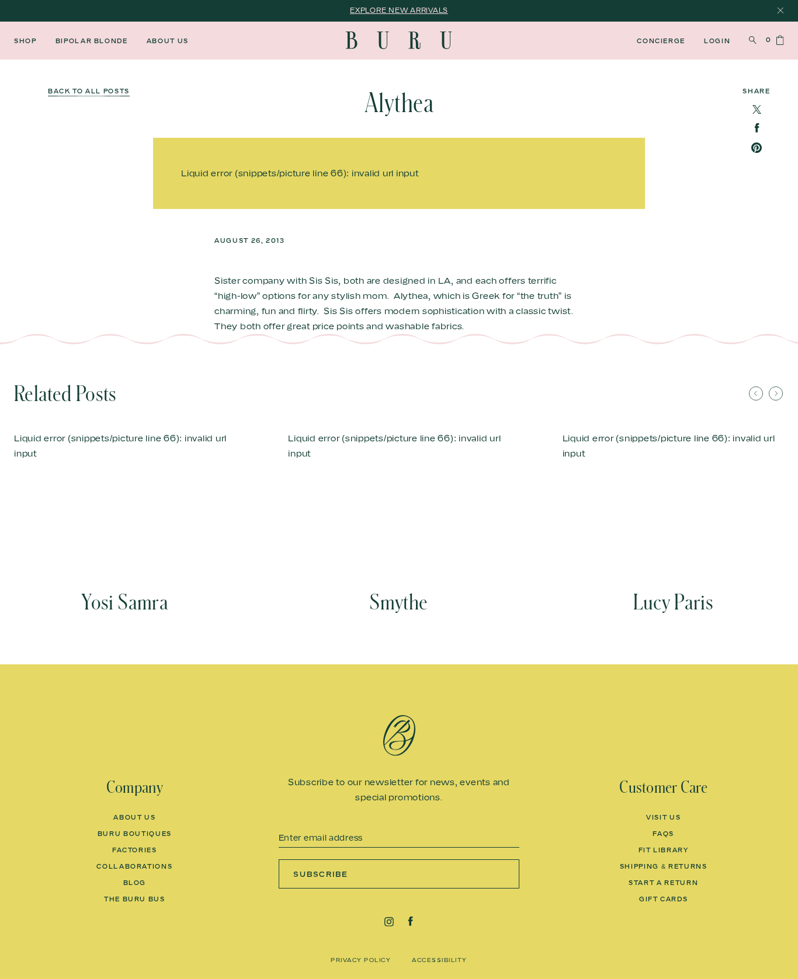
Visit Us (663, 817)
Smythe (399, 602)
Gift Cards (663, 899)
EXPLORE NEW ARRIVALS (399, 10)
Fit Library (664, 850)
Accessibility (439, 959)
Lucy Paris (673, 602)
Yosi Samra (124, 602)
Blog (135, 883)
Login (717, 41)
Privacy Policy (361, 959)
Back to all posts (89, 91)
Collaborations (134, 866)
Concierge (661, 41)
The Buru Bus (134, 899)
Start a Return (663, 883)
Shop (25, 41)
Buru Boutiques (135, 834)
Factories (134, 850)
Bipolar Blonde (91, 41)
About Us (168, 41)
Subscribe (321, 874)
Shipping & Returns (663, 866)
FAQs (663, 834)
